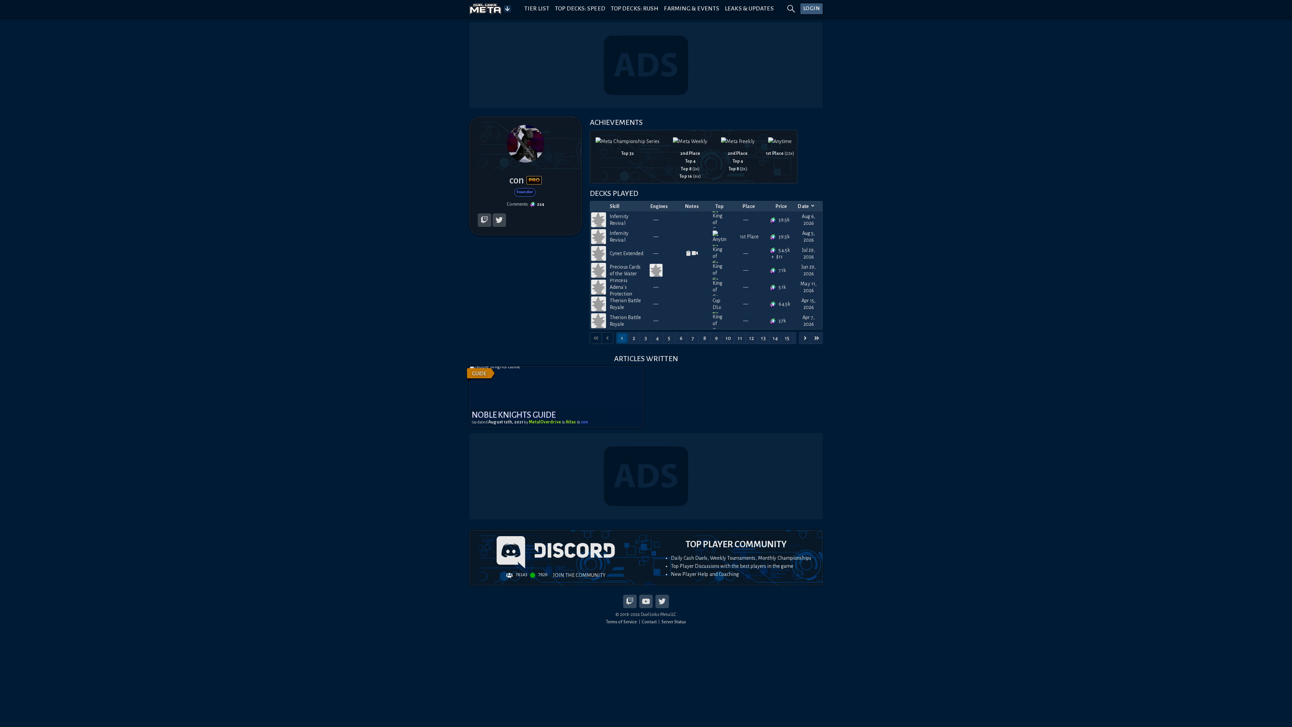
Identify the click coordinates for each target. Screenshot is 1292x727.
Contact (649, 621)
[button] (556, 397)
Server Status (673, 621)
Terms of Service (621, 621)
